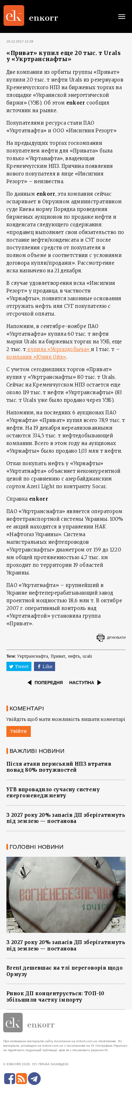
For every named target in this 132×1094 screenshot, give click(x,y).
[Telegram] (34, 1079)
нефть (74, 656)
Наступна (81, 682)
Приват (58, 656)
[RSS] (21, 1079)
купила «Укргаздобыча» (58, 349)
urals (87, 656)
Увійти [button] (19, 731)
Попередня (49, 682)
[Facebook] (9, 1079)
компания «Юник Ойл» (36, 357)
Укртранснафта (32, 656)
